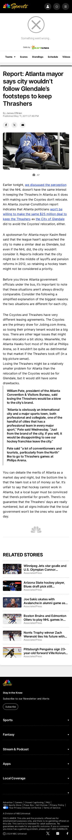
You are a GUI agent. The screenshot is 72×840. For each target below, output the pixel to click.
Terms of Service (51, 807)
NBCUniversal (23, 813)
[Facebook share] (6, 125)
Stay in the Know (12, 692)
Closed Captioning (34, 802)
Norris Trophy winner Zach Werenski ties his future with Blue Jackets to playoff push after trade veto (44, 634)
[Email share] (23, 125)
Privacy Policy (57, 805)
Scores (24, 56)
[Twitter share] (14, 125)
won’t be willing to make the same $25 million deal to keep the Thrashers (35, 214)
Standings (37, 56)
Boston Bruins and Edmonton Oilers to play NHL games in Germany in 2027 (45, 617)
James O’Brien (14, 113)
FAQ (48, 802)
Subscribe (10, 706)
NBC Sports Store (12, 805)
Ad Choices (42, 805)
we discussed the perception (45, 185)
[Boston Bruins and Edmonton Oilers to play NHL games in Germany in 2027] (12, 619)
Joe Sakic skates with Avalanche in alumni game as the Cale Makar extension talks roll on (46, 601)
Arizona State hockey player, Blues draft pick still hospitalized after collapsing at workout (46, 584)
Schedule (53, 56)
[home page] (15, 6)
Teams (8, 56)
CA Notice (36, 807)
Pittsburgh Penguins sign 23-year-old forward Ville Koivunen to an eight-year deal (46, 651)
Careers (18, 802)
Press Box (29, 805)
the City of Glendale (50, 219)
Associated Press (33, 572)
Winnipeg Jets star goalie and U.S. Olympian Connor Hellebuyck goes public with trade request (45, 567)
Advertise (7, 802)
